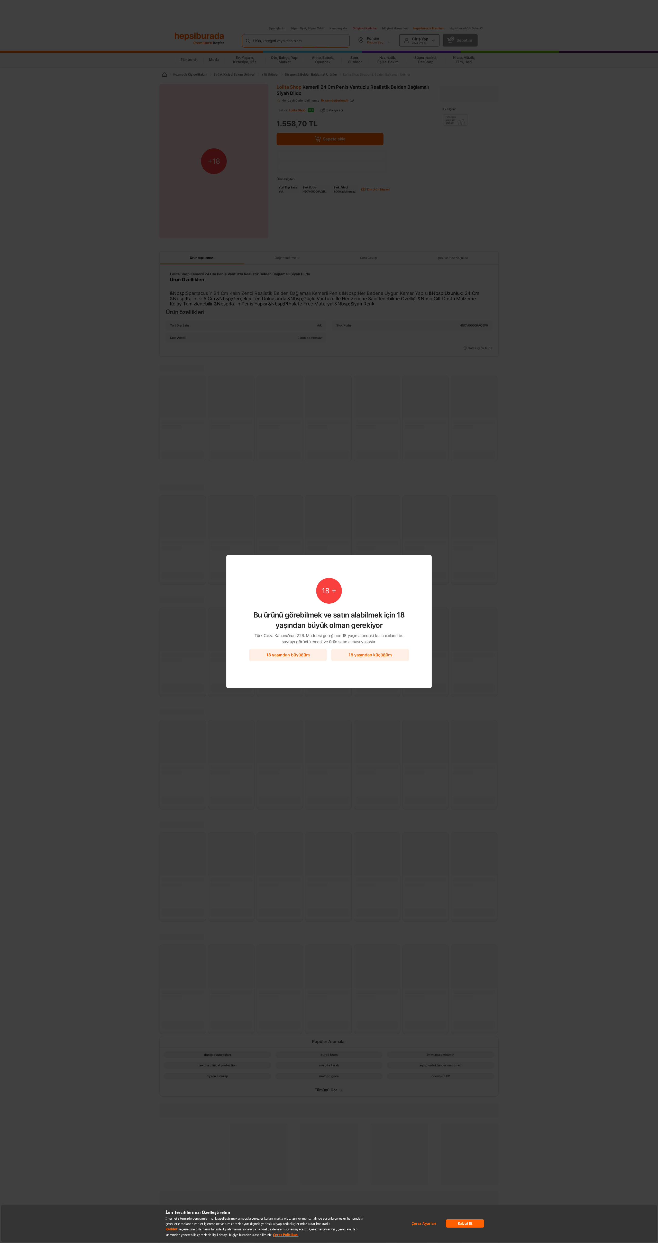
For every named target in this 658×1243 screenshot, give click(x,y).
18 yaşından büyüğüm (288, 654)
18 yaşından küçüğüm (370, 654)
